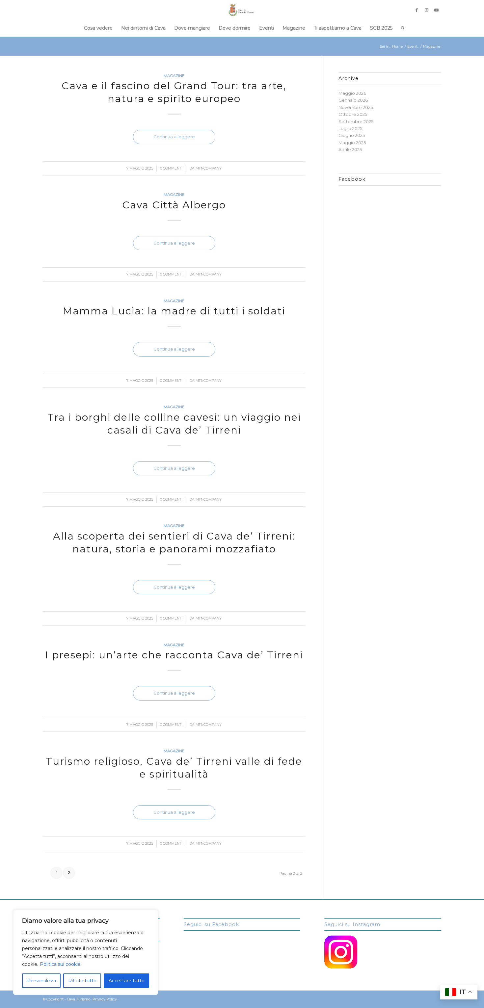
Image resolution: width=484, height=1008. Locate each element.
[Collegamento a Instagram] (426, 10)
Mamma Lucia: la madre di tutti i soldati (174, 311)
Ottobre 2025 (352, 114)
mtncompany (209, 168)
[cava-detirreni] (242, 10)
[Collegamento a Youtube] (436, 10)
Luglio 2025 (350, 128)
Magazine (174, 75)
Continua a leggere (174, 136)
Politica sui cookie (60, 964)
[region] (85, 952)
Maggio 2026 (352, 93)
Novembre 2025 (355, 107)
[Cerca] (401, 28)
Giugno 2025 (351, 135)
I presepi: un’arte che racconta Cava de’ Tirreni (174, 655)
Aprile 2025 (350, 149)
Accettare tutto (127, 981)
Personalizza (41, 981)
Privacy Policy (105, 999)
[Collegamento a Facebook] (416, 10)
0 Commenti (171, 168)
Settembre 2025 (355, 121)
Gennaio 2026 (353, 100)
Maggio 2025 (352, 142)
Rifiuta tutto (82, 981)
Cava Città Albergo (174, 205)
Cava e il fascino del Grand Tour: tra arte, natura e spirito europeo (174, 92)
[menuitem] (98, 28)
